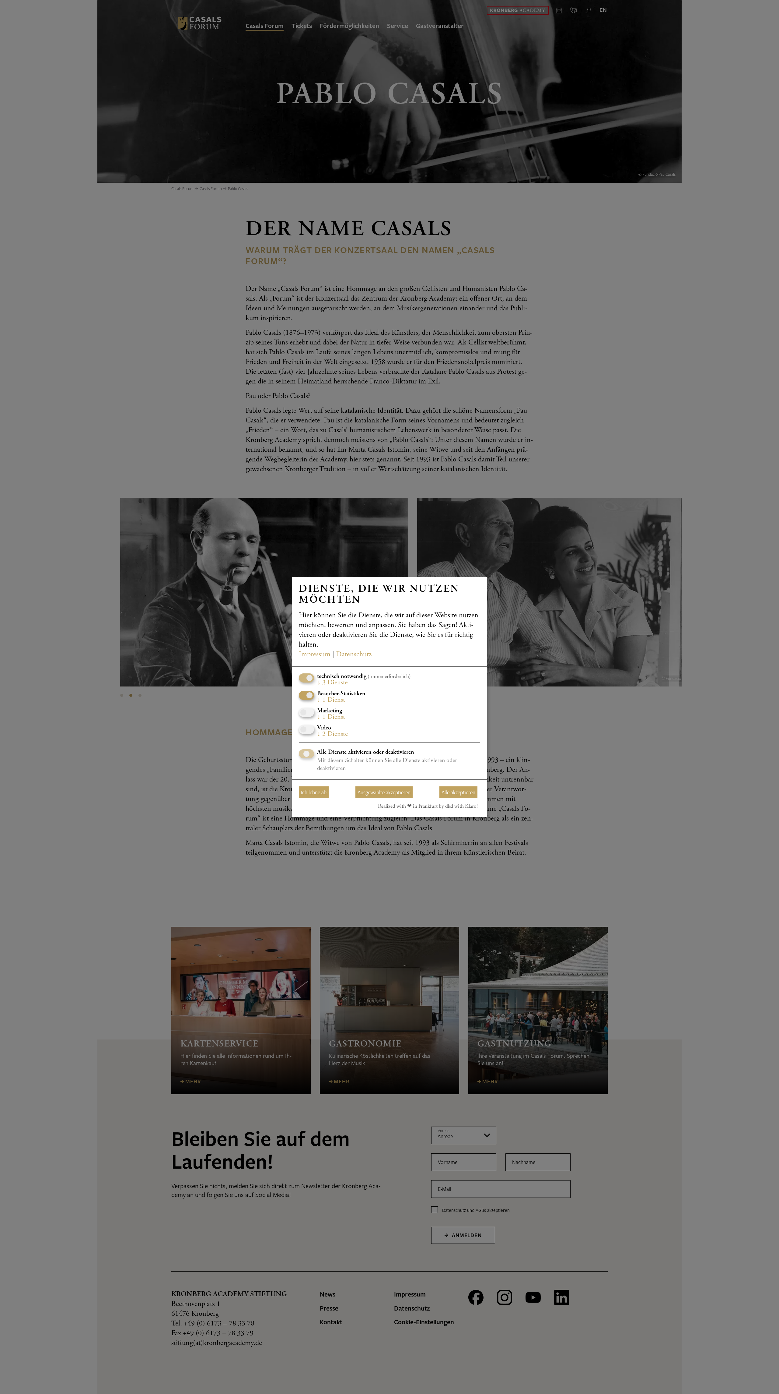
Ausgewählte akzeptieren (384, 792)
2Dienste (332, 734)
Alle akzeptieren (458, 792)
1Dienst (331, 700)
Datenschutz (354, 654)
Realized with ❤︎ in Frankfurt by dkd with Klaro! (428, 806)
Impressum (314, 654)
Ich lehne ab (314, 792)
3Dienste (332, 682)
